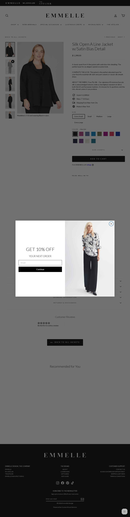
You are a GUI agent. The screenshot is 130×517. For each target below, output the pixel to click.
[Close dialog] (111, 224)
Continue (40, 269)
